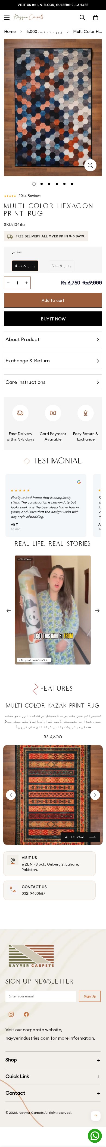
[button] (95, 17)
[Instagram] (11, 1014)
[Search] (82, 17)
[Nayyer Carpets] (29, 17)
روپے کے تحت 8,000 (44, 31)
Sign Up (90, 996)
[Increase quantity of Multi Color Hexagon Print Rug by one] (26, 283)
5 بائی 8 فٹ (61, 265)
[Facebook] (26, 1014)
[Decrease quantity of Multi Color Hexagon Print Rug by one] (8, 283)
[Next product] (95, 795)
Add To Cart (75, 837)
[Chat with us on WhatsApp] (95, 1136)
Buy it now (53, 318)
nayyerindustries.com (28, 1038)
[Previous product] (11, 795)
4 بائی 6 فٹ (25, 265)
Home (10, 31)
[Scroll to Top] (96, 1118)
